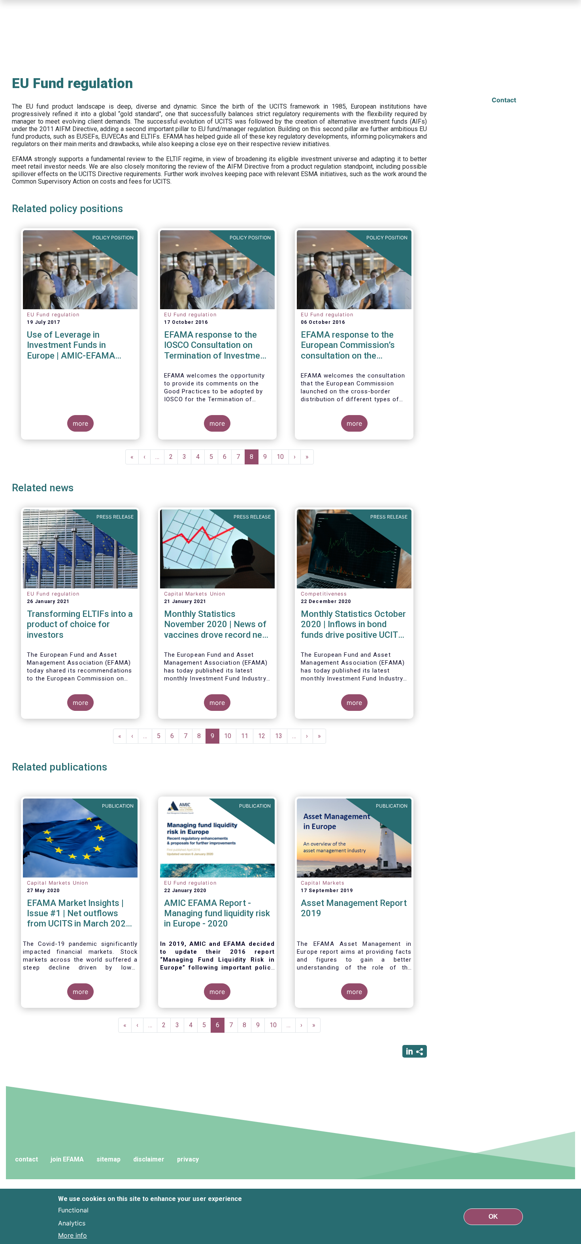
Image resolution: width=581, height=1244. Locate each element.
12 (264, 736)
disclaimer (148, 1159)
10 (283, 456)
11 (247, 736)
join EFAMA (67, 1159)
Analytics (71, 1223)
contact (26, 1159)
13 (281, 736)
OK (493, 1216)
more (80, 423)
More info (72, 1235)
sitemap (108, 1159)
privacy (188, 1159)
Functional (73, 1210)
